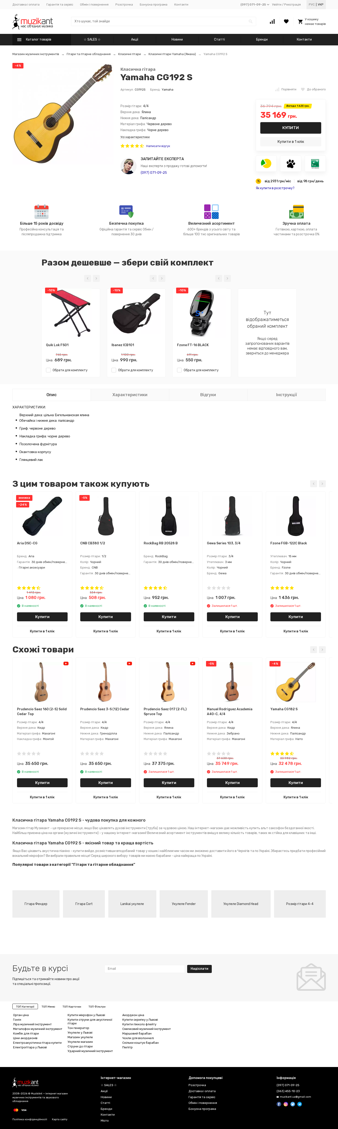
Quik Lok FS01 (57, 345)
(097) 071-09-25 (154, 173)
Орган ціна (21, 1015)
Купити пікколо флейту (139, 1024)
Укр (321, 4)
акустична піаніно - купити (63, 851)
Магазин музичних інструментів (35, 54)
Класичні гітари (129, 54)
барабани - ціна (168, 856)
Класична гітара (137, 69)
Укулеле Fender (184, 904)
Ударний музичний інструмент (90, 1051)
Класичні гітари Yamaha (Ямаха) (172, 54)
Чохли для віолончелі (138, 1038)
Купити (290, 127)
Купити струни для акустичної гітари (90, 1021)
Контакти (181, 4)
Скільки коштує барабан (140, 1042)
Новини (177, 39)
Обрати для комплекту (69, 370)
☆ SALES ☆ (92, 39)
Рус (312, 4)
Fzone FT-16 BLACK (193, 345)
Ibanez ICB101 (123, 345)
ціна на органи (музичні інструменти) (70, 833)
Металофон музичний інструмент (37, 1029)
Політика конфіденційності (29, 1119)
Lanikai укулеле (132, 904)
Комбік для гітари (26, 1033)
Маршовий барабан (137, 1033)
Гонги (17, 1019)
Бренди (262, 39)
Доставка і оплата (26, 4)
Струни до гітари (80, 1046)
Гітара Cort (84, 904)
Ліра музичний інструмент (32, 1024)
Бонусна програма (153, 4)
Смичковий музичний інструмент (146, 1029)
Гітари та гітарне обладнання (89, 54)
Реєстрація (292, 4)
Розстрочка (124, 4)
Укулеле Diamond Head (240, 904)
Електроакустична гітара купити (37, 1042)
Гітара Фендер (36, 904)
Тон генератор (78, 1028)
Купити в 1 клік (291, 141)
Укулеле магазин (80, 1042)
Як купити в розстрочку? (275, 188)
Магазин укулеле (80, 1037)
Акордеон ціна (133, 1015)
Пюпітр (127, 1047)
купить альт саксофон (266, 828)
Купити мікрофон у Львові (86, 1015)
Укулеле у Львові (80, 1032)
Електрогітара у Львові (30, 1047)
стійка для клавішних (288, 833)
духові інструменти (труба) (136, 828)
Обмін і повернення (94, 4)
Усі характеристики (135, 137)
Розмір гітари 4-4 (299, 904)
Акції (134, 39)
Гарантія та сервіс (59, 4)
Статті (219, 39)
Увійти (276, 4)
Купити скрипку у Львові (140, 1019)
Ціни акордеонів (25, 1038)
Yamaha (167, 89)
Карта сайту (59, 1119)
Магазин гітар (23, 828)
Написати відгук (158, 146)
